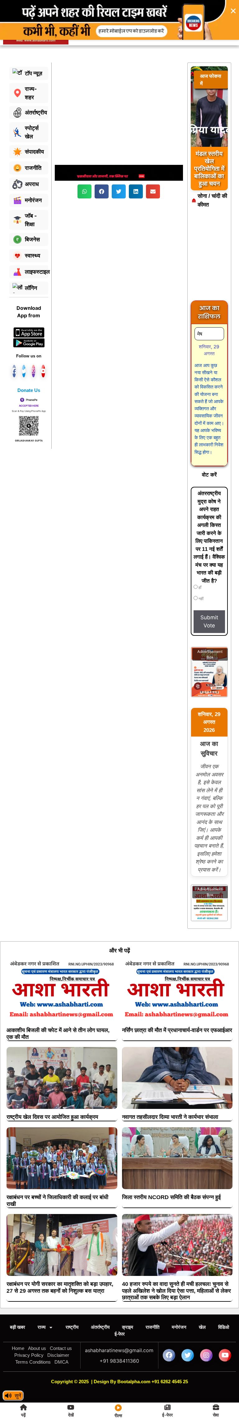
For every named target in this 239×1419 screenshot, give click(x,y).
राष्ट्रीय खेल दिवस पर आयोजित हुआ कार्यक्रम (52, 1095)
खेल (202, 1305)
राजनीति (152, 1305)
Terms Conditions (33, 1340)
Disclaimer (58, 1333)
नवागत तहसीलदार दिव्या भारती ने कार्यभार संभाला (170, 1095)
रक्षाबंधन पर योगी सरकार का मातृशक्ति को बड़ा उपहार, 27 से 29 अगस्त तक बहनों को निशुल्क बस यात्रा (60, 1265)
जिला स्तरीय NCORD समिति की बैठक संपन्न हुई (171, 1175)
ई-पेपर (120, 1312)
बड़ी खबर (17, 1305)
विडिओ (223, 1305)
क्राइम (127, 1305)
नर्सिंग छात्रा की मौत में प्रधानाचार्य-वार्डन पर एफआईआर (177, 1008)
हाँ (199, 566)
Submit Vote (209, 600)
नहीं (201, 577)
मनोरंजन (179, 1305)
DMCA (61, 1340)
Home (18, 1326)
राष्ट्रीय (72, 1305)
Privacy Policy (29, 1333)
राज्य (41, 1305)
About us (37, 1326)
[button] (84, 170)
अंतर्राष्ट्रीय (100, 1305)
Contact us (61, 1326)
